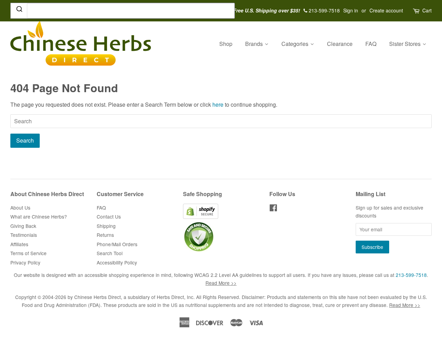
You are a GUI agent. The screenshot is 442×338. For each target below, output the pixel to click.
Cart (427, 10)
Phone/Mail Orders (117, 244)
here (217, 104)
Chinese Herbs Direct (97, 296)
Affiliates (19, 244)
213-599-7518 (411, 274)
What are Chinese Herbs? (38, 216)
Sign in (350, 10)
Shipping (106, 225)
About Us (20, 207)
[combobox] (122, 11)
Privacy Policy (25, 262)
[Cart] (417, 10)
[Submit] (19, 10)
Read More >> (221, 282)
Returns (105, 234)
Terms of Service (28, 253)
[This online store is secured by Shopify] (200, 216)
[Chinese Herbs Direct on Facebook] (273, 208)
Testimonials (23, 234)
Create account (386, 10)
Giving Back (23, 225)
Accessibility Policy (117, 262)
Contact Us (109, 216)
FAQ (101, 207)
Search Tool (110, 253)
